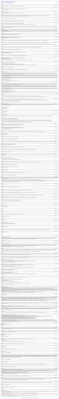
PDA (57, 2)
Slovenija (10, 1)
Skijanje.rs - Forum (3, 1)
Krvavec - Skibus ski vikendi (10, 2)
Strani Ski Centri (7, 1)
